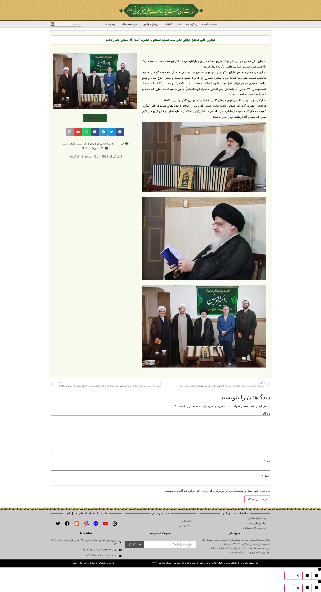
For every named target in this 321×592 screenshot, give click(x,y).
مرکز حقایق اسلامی (257, 518)
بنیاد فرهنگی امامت (256, 523)
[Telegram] (95, 523)
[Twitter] (57, 523)
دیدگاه (265, 413)
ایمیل (265, 475)
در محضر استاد (129, 24)
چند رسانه (110, 24)
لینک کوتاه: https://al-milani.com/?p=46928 (95, 156)
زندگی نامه (191, 24)
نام (267, 460)
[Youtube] (105, 523)
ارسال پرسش (185, 526)
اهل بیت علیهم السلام (74, 143)
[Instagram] (114, 523)
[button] (95, 118)
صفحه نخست (209, 24)
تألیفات (168, 24)
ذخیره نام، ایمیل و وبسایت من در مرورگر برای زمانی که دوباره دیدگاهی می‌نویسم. (215, 490)
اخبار (179, 24)
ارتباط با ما (187, 521)
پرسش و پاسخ (150, 24)
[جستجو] (52, 24)
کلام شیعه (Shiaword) (254, 528)
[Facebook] (67, 523)
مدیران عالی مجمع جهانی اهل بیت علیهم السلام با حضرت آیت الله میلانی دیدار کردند (160, 39)
